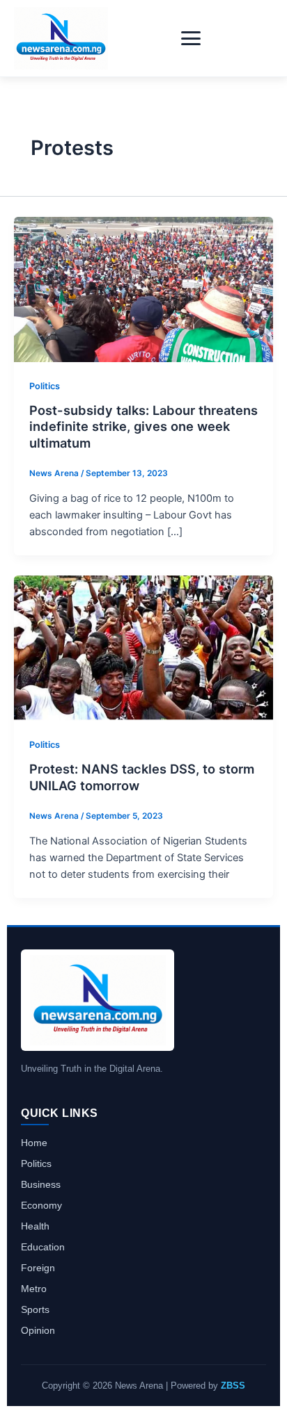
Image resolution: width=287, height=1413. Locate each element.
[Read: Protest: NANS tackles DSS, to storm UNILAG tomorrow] (143, 648)
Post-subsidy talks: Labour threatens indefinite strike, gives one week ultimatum (143, 426)
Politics (44, 386)
